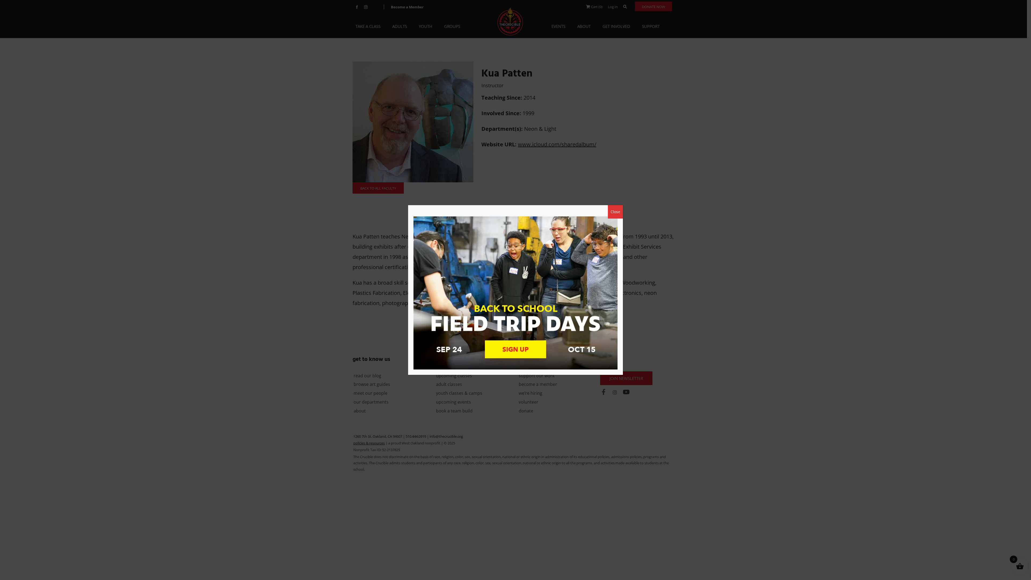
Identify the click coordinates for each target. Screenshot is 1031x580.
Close (615, 211)
